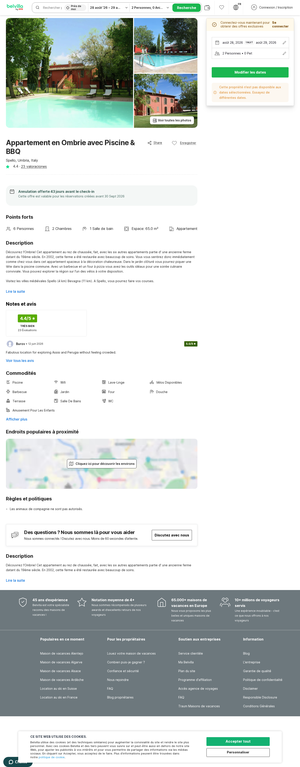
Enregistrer (188, 143)
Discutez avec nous (172, 535)
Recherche (186, 7)
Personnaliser (238, 752)
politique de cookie (52, 757)
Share (158, 142)
